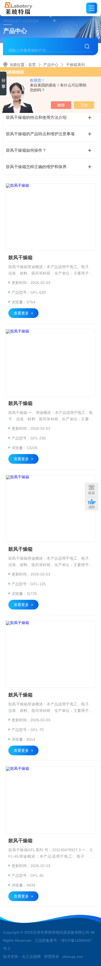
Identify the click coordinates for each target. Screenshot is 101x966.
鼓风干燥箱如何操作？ (26, 150)
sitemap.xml (72, 956)
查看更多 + (23, 313)
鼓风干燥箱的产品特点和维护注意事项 (40, 133)
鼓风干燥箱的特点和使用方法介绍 (36, 117)
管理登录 (51, 956)
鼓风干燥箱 (20, 257)
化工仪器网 (31, 956)
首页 (32, 65)
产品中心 (50, 65)
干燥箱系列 (75, 65)
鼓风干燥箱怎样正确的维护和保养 (36, 166)
